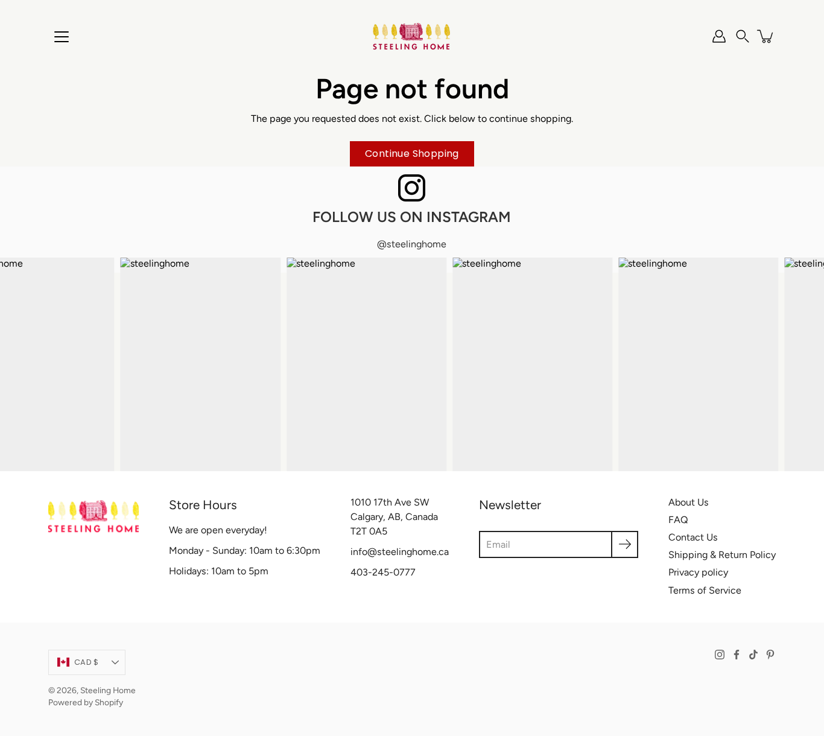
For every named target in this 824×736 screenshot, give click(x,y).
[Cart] (766, 36)
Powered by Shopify (85, 702)
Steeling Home (108, 690)
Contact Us (693, 537)
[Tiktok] (753, 654)
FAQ (678, 519)
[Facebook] (736, 654)
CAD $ (86, 662)
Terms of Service (704, 590)
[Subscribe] (624, 544)
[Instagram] (719, 654)
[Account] (719, 36)
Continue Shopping (412, 153)
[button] (742, 36)
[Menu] (61, 36)
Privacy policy (698, 572)
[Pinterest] (770, 654)
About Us (688, 502)
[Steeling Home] (412, 36)
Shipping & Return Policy (722, 554)
